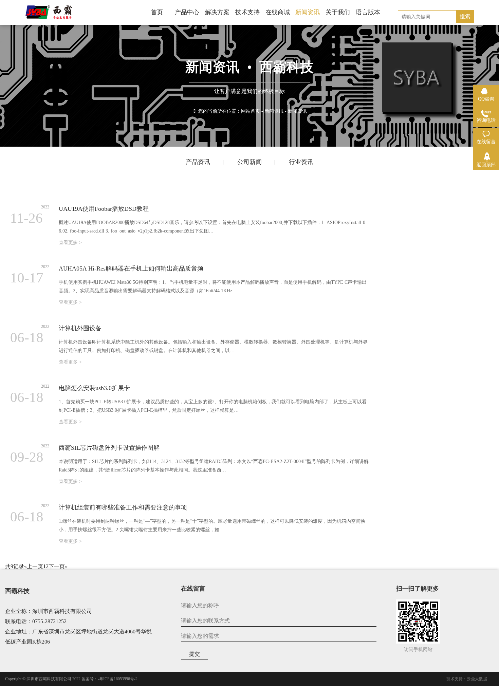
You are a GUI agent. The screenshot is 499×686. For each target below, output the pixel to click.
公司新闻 (249, 162)
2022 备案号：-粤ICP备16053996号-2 (104, 678)
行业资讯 (301, 162)
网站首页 (250, 111)
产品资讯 (198, 162)
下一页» (58, 566)
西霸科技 (17, 591)
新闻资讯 (273, 111)
